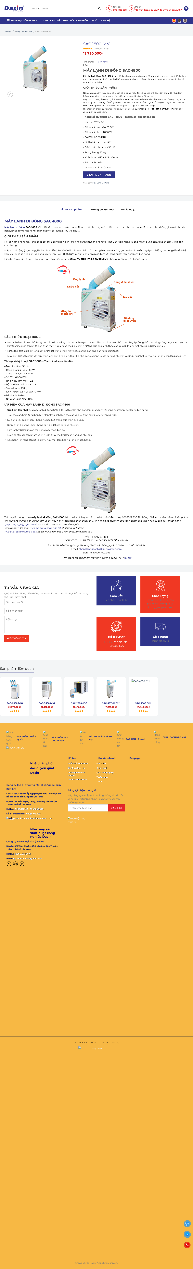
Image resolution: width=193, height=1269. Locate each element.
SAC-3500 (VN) (47, 703)
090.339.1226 (117, 646)
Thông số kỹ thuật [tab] (102, 209)
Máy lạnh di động (14, 227)
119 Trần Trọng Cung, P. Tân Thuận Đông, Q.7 (158, 10)
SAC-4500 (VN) (143, 703)
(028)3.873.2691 (33, 813)
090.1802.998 (36, 809)
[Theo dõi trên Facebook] (9, 863)
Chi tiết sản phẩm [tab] (70, 209)
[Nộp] (99, 8)
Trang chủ (48, 20)
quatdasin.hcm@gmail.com (27, 858)
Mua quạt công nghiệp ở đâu (20, 531)
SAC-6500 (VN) (15, 703)
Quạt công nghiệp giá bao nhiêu (22, 524)
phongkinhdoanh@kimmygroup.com (100, 549)
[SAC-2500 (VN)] (79, 689)
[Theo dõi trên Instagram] (15, 863)
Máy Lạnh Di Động (25, 31)
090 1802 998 (120, 10)
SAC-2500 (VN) (79, 703)
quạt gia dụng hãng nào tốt (45, 528)
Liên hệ (105, 20)
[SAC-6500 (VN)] (15, 689)
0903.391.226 (21, 809)
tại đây (127, 557)
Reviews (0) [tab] (128, 209)
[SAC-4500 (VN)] (143, 689)
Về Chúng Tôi (65, 20)
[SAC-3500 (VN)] (47, 689)
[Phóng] (10, 94)
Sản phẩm (82, 20)
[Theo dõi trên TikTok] (22, 863)
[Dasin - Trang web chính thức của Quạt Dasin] (14, 8)
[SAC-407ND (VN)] (111, 689)
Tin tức (94, 20)
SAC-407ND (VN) (111, 703)
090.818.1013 (120, 642)
